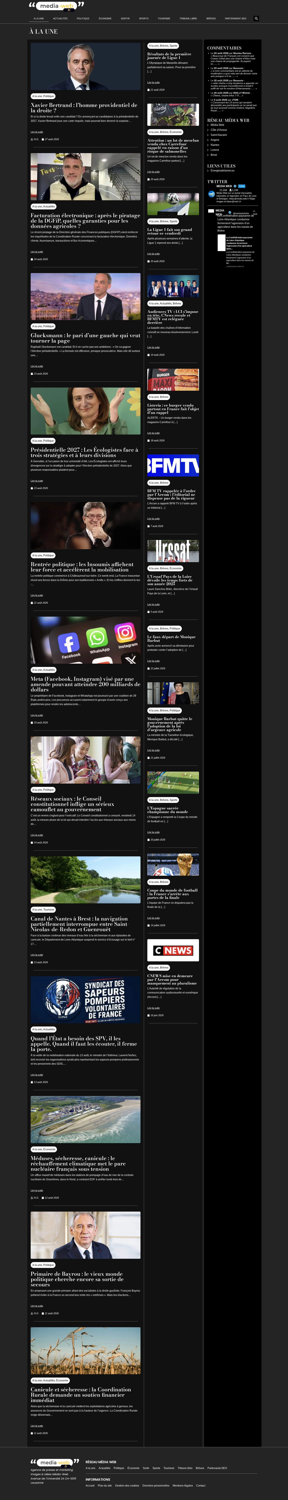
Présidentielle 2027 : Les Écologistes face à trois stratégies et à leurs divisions (84, 452)
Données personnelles (155, 1485)
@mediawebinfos (241, 213)
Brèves (211, 18)
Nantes (215, 144)
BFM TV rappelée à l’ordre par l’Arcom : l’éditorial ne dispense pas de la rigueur (171, 494)
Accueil (90, 1485)
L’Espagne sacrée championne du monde (167, 810)
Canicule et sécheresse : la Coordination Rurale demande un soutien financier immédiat (81, 1394)
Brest (214, 154)
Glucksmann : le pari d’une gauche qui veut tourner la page (85, 338)
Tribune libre (188, 18)
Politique (83, 18)
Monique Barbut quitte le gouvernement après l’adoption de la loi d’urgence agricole (169, 724)
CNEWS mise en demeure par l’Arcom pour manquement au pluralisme (172, 979)
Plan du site (105, 1485)
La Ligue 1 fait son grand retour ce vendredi (169, 231)
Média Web (217, 124)
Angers (215, 139)
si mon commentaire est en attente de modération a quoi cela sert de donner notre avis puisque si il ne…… (234, 73)
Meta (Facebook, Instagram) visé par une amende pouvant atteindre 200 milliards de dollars (85, 684)
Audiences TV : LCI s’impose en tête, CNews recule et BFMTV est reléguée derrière (172, 317)
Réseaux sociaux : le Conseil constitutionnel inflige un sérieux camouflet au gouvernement (72, 804)
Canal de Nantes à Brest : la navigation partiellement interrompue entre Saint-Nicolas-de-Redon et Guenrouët (80, 924)
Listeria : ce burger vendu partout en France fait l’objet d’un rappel (173, 408)
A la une (39, 18)
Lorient (215, 149)
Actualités (60, 18)
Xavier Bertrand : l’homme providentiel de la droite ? (84, 107)
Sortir (125, 18)
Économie (105, 18)
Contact (200, 1485)
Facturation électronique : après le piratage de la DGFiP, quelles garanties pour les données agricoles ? (85, 220)
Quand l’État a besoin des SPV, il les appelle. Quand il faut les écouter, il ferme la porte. (84, 1043)
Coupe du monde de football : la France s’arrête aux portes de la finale (172, 893)
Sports (143, 18)
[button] (256, 18)
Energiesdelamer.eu (222, 170)
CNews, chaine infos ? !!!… (227, 95)
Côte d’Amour (219, 129)
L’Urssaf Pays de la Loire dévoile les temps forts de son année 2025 (169, 580)
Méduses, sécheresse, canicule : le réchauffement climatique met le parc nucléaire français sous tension (78, 1163)
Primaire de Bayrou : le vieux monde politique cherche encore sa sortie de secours (77, 1279)
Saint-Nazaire (219, 134)
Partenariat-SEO (235, 18)
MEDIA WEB (220, 212)
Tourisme (164, 18)
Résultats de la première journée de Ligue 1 (169, 55)
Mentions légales (183, 1485)
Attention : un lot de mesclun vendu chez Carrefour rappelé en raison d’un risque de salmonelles (173, 145)
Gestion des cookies (127, 1485)
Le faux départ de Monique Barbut (171, 638)
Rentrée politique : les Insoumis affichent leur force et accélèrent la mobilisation (82, 567)
